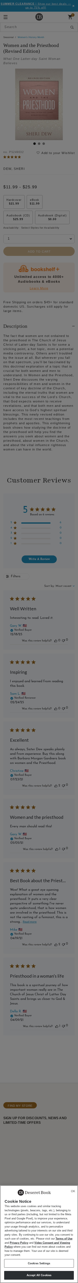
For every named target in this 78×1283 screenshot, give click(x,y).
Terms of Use (64, 1238)
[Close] (73, 1191)
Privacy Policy (19, 1242)
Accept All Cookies (39, 1275)
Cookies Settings (39, 1263)
